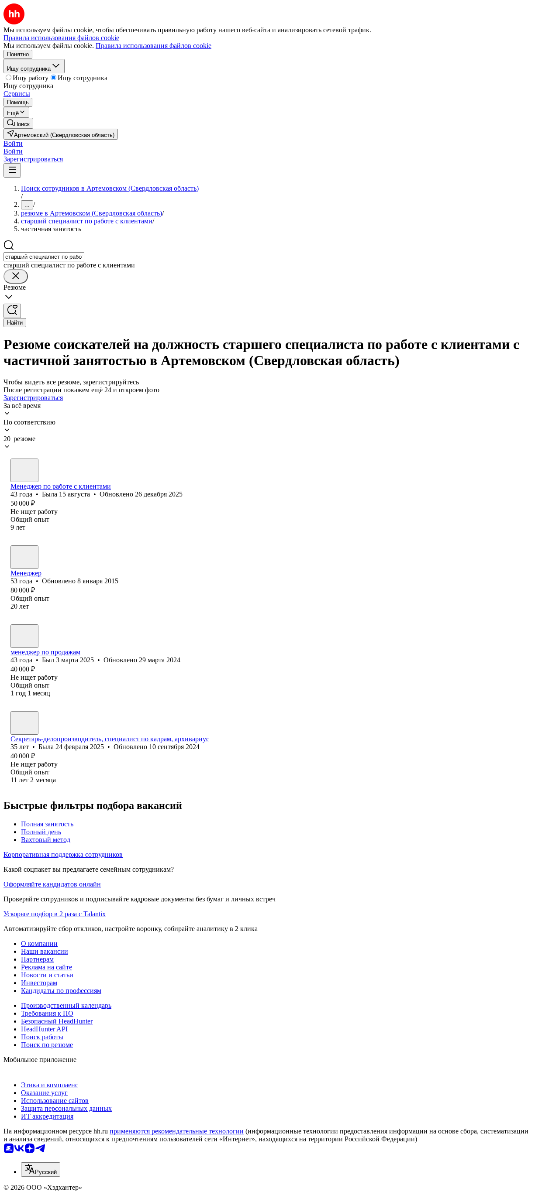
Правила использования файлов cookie (153, 45)
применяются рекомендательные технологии (177, 1131)
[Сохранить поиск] (12, 311)
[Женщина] (24, 470)
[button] (13, 143)
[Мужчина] (24, 557)
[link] (18, 123)
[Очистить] (15, 276)
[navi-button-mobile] (12, 170)
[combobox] (43, 256)
